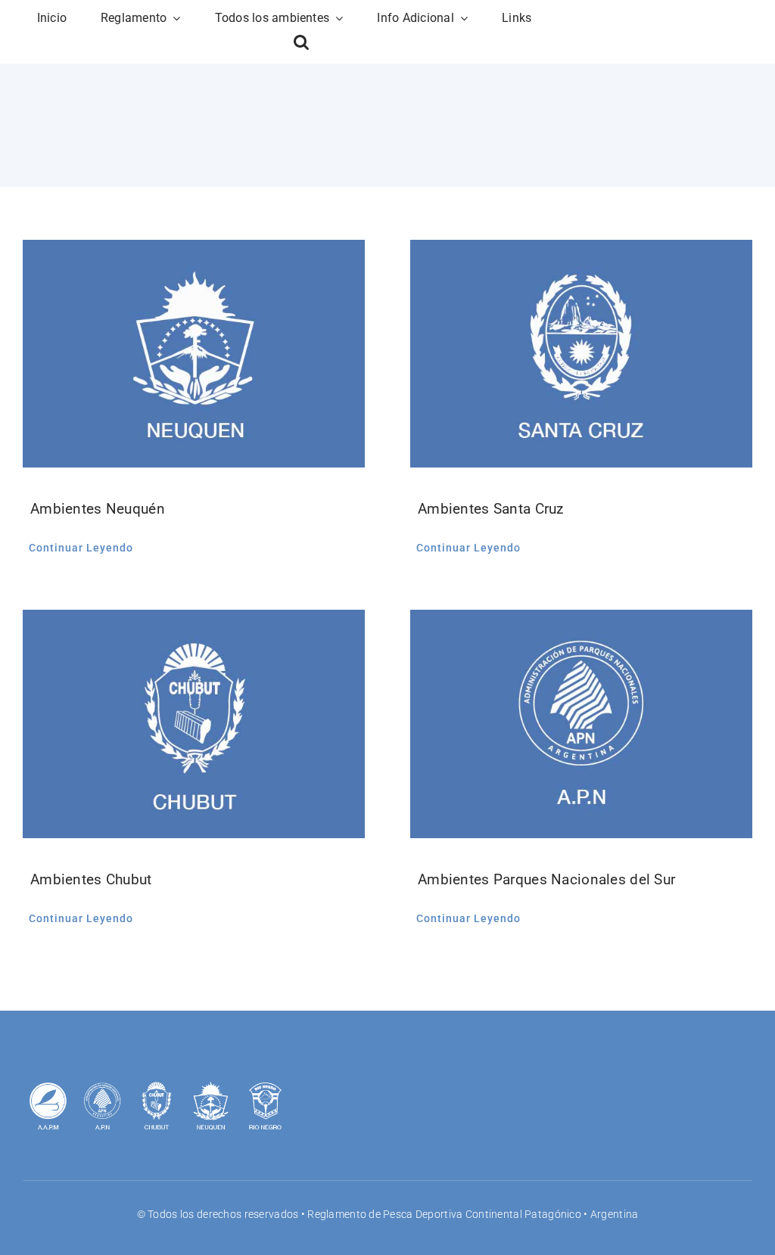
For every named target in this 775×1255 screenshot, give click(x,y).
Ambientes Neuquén (97, 508)
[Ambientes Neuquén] (194, 354)
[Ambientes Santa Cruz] (581, 354)
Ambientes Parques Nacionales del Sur (546, 879)
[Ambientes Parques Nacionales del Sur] (581, 723)
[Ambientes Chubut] (194, 723)
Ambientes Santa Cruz (491, 508)
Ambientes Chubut (91, 879)
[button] (301, 42)
